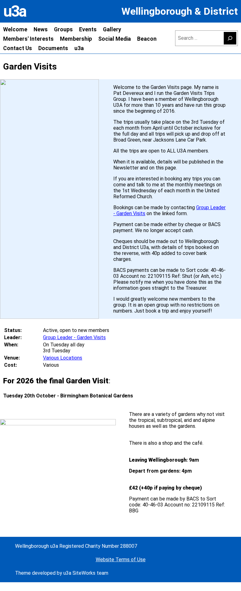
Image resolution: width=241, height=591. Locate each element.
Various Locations (62, 358)
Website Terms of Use (121, 559)
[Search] (230, 38)
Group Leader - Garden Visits (74, 337)
